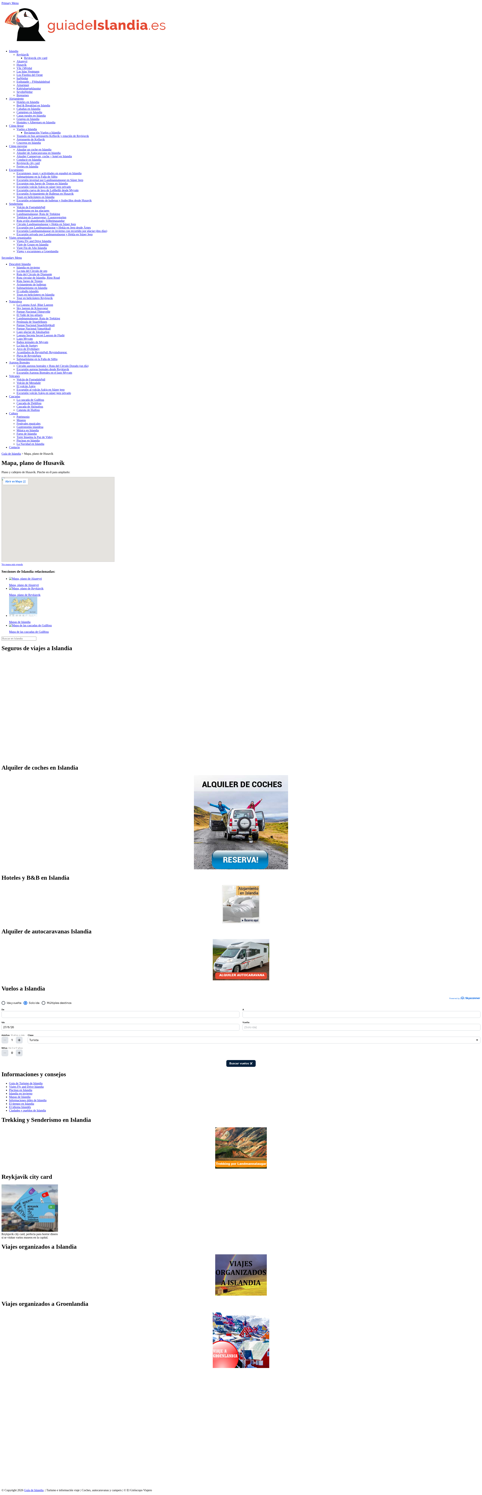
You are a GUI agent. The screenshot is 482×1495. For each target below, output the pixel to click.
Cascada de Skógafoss (30, 406)
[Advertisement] (17, 1428)
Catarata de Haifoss (28, 410)
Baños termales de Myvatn (32, 342)
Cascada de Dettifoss (29, 403)
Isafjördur (22, 78)
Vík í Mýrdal (24, 68)
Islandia (13, 51)
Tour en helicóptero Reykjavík (35, 298)
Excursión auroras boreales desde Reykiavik (43, 369)
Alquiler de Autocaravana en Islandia (39, 153)
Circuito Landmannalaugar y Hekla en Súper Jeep (46, 224)
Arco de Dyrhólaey (28, 349)
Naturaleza (15, 301)
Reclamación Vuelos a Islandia (42, 132)
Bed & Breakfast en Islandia (33, 105)
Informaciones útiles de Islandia (28, 1100)
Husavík (22, 64)
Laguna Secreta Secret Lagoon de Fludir (41, 335)
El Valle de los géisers (30, 315)
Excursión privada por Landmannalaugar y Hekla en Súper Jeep (55, 234)
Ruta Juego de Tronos (30, 281)
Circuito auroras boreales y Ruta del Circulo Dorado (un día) (52, 365)
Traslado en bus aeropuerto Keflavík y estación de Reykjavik (53, 136)
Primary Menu (10, 3)
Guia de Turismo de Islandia (26, 1083)
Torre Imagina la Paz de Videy (35, 437)
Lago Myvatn (25, 338)
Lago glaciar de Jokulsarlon (33, 332)
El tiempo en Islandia (21, 1103)
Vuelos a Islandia (27, 129)
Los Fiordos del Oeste (30, 75)
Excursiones (16, 169)
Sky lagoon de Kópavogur (32, 308)
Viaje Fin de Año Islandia (32, 248)
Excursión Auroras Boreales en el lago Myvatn (44, 372)
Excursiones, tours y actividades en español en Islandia (49, 173)
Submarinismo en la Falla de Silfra (37, 176)
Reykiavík (23, 54)
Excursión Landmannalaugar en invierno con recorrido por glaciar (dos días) (62, 231)
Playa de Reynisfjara (29, 355)
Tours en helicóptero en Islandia (35, 197)
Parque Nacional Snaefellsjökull (36, 325)
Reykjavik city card (35, 58)
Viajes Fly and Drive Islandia (34, 241)
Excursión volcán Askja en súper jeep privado (44, 186)
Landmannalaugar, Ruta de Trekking (38, 214)
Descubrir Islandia (20, 264)
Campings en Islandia (29, 112)
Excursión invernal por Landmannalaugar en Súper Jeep (50, 180)
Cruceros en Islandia (29, 142)
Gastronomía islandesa (30, 427)
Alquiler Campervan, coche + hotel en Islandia (44, 156)
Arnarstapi (23, 85)
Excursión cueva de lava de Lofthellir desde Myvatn (48, 190)
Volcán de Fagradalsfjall (31, 207)
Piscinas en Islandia (28, 440)
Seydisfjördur (25, 91)
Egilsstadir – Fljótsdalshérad (33, 81)
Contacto (14, 447)
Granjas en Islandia (28, 119)
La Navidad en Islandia (30, 444)
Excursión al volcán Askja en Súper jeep (41, 389)
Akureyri (22, 61)
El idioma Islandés (20, 1107)
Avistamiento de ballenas (31, 284)
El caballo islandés (28, 291)
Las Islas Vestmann (28, 71)
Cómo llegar (16, 125)
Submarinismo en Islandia (32, 287)
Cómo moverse (18, 146)
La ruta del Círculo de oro (32, 271)
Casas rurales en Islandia (31, 115)
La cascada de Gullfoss (30, 399)
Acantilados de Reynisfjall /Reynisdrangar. (42, 352)
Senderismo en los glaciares (33, 210)
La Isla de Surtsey (27, 345)
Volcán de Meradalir (29, 382)
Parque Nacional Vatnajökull (34, 328)
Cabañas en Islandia (28, 108)
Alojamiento (16, 98)
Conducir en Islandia (29, 159)
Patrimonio (23, 416)
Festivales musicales (28, 423)
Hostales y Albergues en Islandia (36, 122)
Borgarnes (23, 95)
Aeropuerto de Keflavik (31, 139)
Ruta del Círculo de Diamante (34, 274)
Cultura (13, 413)
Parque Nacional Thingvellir (33, 311)
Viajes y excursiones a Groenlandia (37, 251)
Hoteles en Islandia (28, 102)
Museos (21, 420)
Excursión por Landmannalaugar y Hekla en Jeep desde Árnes (54, 227)
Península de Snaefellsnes (32, 321)
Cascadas (14, 396)
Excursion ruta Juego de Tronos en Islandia (42, 183)
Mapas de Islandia (20, 1096)
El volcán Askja (26, 386)
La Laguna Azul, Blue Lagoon (35, 304)
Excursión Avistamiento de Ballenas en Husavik (45, 193)
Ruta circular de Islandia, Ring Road (38, 277)
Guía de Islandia (11, 453)
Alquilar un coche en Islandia (34, 149)
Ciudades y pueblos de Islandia (27, 1110)
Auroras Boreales (19, 362)
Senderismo (16, 203)
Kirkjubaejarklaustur (29, 88)
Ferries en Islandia (27, 166)
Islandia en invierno (28, 267)
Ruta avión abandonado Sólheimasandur (41, 220)
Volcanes (14, 376)
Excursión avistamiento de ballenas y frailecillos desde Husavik (54, 200)
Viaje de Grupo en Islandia (32, 244)
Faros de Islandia (27, 433)
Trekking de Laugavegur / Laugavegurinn (41, 217)
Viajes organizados (20, 237)
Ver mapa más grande (12, 564)
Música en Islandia (28, 430)
